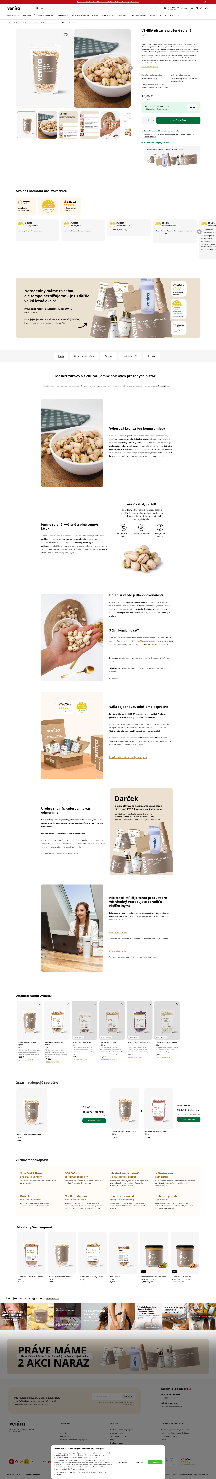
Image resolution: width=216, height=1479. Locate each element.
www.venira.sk (34, 1474)
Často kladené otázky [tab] (84, 356)
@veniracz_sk (52, 1299)
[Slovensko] (192, 8)
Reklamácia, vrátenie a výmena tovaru (175, 1430)
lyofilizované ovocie (145, 641)
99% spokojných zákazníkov (70, 209)
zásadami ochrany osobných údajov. (129, 1403)
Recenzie (63, 1433)
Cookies (164, 1440)
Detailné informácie (150, 66)
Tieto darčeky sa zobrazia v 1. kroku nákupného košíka (164, 150)
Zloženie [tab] (108, 356)
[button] (31, 1283)
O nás (62, 1430)
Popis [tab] (61, 356)
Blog (112, 1440)
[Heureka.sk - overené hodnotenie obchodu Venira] (165, 1461)
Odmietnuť (139, 1462)
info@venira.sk (169, 1403)
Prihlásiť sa (202, 8)
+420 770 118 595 (173, 7)
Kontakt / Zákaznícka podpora (121, 1430)
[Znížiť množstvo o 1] (143, 120)
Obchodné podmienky (169, 1436)
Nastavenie (122, 1462)
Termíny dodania (150, 137)
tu (61, 1474)
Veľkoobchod (65, 1436)
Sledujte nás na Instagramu (24, 1298)
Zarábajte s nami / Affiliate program (73, 1440)
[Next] (199, 232)
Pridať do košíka (178, 120)
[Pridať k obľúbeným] (44, 68)
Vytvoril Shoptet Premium (182, 1474)
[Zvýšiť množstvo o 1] (153, 120)
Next (130, 68)
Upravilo (201, 1474)
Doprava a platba (116, 1433)
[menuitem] (14, 15)
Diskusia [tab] (151, 356)
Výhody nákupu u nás (118, 1436)
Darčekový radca (116, 1443)
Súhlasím (156, 1462)
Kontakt (184, 8)
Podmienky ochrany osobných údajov (175, 1433)
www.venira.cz (15, 1474)
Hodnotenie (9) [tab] (130, 356)
